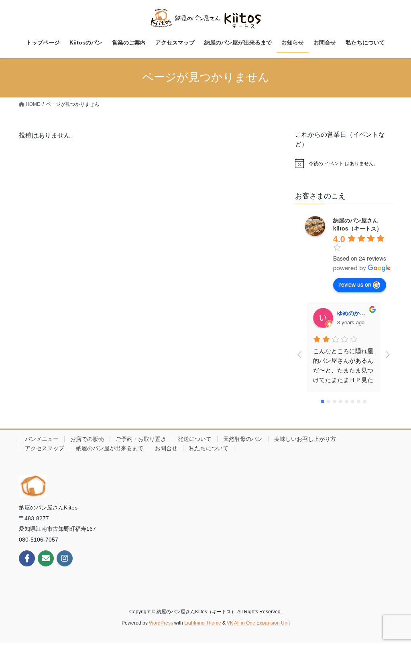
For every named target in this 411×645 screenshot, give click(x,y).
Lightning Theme (202, 623)
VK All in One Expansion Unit (258, 623)
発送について (195, 439)
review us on (355, 284)
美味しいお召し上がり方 (305, 439)
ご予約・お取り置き (141, 439)
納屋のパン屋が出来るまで (109, 448)
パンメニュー (42, 439)
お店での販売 (87, 439)
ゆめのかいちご (356, 313)
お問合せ (166, 448)
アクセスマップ (44, 448)
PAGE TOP (393, 619)
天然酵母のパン (242, 439)
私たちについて (208, 448)
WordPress (161, 623)
